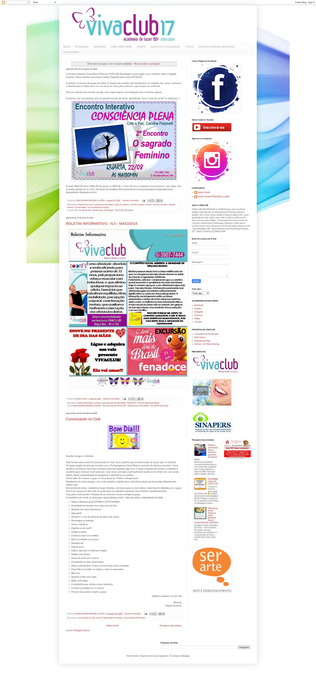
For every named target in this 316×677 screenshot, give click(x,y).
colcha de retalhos (121, 205)
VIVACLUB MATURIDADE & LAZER (214, 196)
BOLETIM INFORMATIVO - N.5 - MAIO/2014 (101, 223)
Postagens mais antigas (170, 626)
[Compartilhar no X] (155, 200)
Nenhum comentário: (131, 200)
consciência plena (137, 205)
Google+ (198, 308)
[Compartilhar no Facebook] (158, 200)
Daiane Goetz (204, 192)
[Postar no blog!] (152, 200)
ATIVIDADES (82, 46)
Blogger (185, 656)
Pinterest (198, 315)
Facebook (198, 305)
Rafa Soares (200, 337)
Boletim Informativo (85, 403)
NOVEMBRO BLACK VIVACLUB (213, 481)
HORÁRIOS (99, 46)
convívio (148, 205)
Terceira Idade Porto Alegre (98, 207)
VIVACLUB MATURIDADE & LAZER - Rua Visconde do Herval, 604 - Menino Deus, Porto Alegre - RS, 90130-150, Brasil (120, 406)
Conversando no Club (83, 419)
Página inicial (112, 626)
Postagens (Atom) (82, 630)
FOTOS (189, 46)
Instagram (198, 312)
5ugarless (163, 656)
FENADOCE (132, 403)
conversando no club (86, 618)
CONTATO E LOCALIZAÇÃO (165, 46)
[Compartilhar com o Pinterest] (161, 200)
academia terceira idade (103, 205)
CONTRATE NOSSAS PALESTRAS (216, 46)
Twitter (197, 318)
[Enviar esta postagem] (143, 200)
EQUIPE (141, 46)
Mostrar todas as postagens (147, 64)
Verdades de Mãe (202, 341)
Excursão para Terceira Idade (114, 403)
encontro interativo (160, 205)
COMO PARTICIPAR (121, 46)
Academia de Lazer (85, 205)
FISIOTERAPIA (71, 52)
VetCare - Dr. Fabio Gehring (206, 344)
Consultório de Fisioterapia (206, 334)
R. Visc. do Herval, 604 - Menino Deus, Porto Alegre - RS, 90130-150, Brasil (102, 210)
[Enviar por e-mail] (149, 200)
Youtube (198, 322)
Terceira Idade (80, 207)
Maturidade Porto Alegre (112, 618)
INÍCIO (66, 46)
